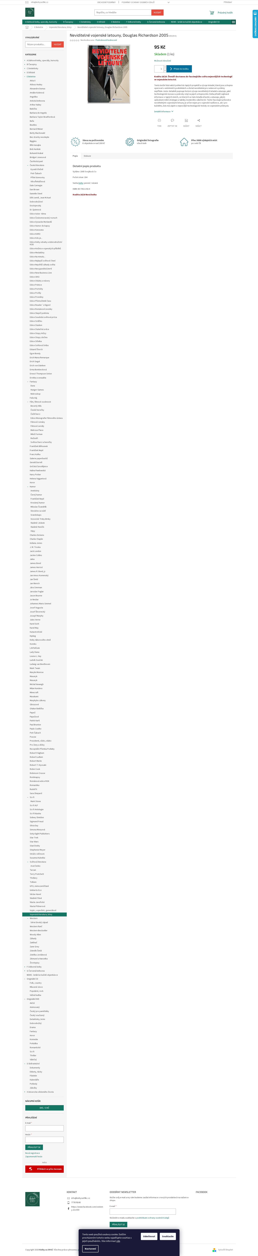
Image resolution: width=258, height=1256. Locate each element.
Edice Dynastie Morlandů (41, 221)
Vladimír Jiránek (38, 522)
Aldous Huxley (36, 84)
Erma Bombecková (38, 369)
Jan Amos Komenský (39, 575)
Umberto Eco (36, 890)
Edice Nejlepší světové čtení (42, 260)
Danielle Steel (36, 193)
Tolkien (33, 882)
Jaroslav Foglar (37, 591)
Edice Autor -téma (38, 213)
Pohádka (34, 1043)
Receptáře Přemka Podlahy (42, 748)
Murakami (34, 696)
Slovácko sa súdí (38, 510)
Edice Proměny (36, 297)
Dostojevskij (35, 205)
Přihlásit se (34, 1147)
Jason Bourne (36, 595)
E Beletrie (31, 76)
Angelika (34, 96)
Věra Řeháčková (38, 181)
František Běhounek (39, 446)
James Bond (35, 563)
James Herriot (36, 567)
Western (34, 918)
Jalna (32, 559)
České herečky (37, 410)
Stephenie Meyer (37, 849)
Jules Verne (35, 619)
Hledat (157, 12)
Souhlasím (168, 1236)
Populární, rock (36, 991)
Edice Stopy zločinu (38, 337)
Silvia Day (34, 825)
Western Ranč (36, 926)
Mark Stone (36, 801)
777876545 (76, 1202)
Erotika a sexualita (38, 377)
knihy (81, 183)
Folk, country (36, 983)
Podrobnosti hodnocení (106, 40)
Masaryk (33, 676)
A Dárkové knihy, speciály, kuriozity (43, 60)
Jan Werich (35, 583)
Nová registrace (32, 1153)
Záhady (33, 938)
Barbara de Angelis (38, 112)
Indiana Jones (36, 543)
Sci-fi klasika (35, 813)
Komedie (34, 1039)
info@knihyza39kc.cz (80, 1198)
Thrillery (33, 878)
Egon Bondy (35, 353)
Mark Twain (35, 668)
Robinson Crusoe (37, 773)
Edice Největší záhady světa (42, 264)
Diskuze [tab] (87, 156)
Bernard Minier (36, 129)
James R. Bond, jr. (38, 571)
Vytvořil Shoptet (225, 1249)
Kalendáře (34, 1079)
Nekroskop (36, 393)
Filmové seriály (37, 426)
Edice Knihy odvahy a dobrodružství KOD (46, 243)
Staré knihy (35, 845)
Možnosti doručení (162, 60)
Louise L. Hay (35, 656)
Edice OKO (34, 276)
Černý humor (36, 494)
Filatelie (33, 1075)
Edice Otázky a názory (40, 280)
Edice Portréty (36, 288)
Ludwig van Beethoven (40, 664)
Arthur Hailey (35, 104)
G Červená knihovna (36, 970)
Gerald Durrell (36, 462)
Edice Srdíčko (36, 321)
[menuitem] (41, 22)
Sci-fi (32, 797)
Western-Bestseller (38, 930)
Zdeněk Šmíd (36, 950)
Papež (32, 712)
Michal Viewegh (37, 684)
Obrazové (34, 704)
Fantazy (33, 381)
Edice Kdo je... (36, 238)
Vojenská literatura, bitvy (41, 914)
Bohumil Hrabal (36, 153)
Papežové (34, 716)
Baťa (32, 121)
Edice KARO (35, 234)
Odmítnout (149, 1236)
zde (118, 1241)
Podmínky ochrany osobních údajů (138, 2)
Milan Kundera (36, 688)
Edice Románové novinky (41, 309)
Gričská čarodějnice (39, 466)
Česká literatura (37, 165)
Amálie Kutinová (37, 92)
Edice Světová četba (39, 345)
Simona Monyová (37, 829)
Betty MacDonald (37, 133)
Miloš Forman (36, 434)
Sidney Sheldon (37, 817)
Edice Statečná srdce (39, 329)
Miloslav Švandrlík (39, 506)
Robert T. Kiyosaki (38, 765)
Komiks (33, 644)
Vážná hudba (35, 995)
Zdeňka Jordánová (38, 954)
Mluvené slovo (36, 987)
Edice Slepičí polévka (39, 313)
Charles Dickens (37, 535)
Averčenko (35, 865)
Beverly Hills (36, 405)
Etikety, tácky (36, 1071)
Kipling (33, 636)
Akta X (32, 80)
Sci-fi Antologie (37, 809)
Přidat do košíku (181, 68)
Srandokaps (36, 514)
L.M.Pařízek (35, 648)
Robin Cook (35, 769)
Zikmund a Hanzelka (39, 958)
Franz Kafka (35, 454)
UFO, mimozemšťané (39, 886)
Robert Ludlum (36, 757)
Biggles (33, 141)
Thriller (33, 1055)
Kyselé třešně (37, 169)
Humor (33, 486)
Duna (33, 385)
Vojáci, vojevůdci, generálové (43, 910)
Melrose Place (37, 430)
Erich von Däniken (37, 365)
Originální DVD (33, 999)
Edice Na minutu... (37, 256)
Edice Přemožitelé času (40, 301)
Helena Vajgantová (38, 478)
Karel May (34, 627)
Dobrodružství (36, 201)
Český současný (37, 1015)
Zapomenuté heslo (33, 1156)
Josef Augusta (36, 607)
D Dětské (31, 72)
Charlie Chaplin (36, 539)
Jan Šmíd (34, 579)
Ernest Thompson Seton (41, 373)
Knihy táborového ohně (40, 639)
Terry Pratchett (37, 874)
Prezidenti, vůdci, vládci (40, 740)
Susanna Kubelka (37, 857)
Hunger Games (37, 389)
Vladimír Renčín (37, 527)
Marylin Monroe (37, 672)
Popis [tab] (75, 156)
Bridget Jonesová (38, 157)
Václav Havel (35, 894)
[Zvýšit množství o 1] (164, 67)
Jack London (35, 551)
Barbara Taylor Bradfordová (42, 117)
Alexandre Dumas (37, 88)
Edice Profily (35, 293)
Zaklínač (33, 942)
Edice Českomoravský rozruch (43, 217)
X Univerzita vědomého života (40, 1092)
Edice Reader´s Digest (40, 305)
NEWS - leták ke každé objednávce (42, 975)
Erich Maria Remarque (39, 357)
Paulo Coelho (35, 728)
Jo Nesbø (34, 599)
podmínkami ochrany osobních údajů (152, 1217)
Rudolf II (33, 789)
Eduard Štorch (36, 349)
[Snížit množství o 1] (164, 70)
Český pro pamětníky (39, 1011)
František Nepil (36, 450)
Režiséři (34, 438)
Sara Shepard (36, 793)
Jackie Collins (36, 555)
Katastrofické (36, 631)
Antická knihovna (37, 100)
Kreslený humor (38, 502)
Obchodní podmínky (106, 2)
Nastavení (90, 1248)
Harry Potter (35, 474)
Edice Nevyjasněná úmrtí (41, 268)
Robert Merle (36, 761)
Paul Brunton (35, 724)
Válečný (33, 1059)
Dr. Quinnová (35, 209)
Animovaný (35, 1007)
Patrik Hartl (35, 720)
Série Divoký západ (39, 922)
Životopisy (34, 962)
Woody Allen (35, 934)
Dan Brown (34, 189)
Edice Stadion (36, 325)
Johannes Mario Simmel (40, 603)
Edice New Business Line (41, 272)
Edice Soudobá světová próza (43, 317)
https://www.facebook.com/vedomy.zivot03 (87, 1208)
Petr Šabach (36, 173)
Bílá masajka (35, 145)
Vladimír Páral (36, 898)
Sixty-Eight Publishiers (40, 833)
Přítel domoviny (38, 177)
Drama (33, 1027)
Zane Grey (34, 946)
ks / (44, 1107)
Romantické (35, 1047)
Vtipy (33, 531)
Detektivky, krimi (37, 1019)
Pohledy (33, 1083)
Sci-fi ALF (34, 805)
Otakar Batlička (37, 708)
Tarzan (33, 870)
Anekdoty (35, 490)
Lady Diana (34, 652)
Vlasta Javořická (37, 902)
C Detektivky (32, 68)
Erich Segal (35, 361)
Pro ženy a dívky (37, 744)
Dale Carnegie (36, 185)
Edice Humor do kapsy (40, 225)
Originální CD (32, 978)
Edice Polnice (36, 284)
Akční (32, 1003)
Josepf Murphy (36, 615)
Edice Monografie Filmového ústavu (47, 418)
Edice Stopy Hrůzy (38, 333)
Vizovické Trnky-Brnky (40, 519)
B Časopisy (32, 64)
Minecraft (34, 692)
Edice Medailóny (37, 252)
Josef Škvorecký (37, 611)
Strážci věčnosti (37, 853)
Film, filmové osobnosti (40, 401)
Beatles (33, 124)
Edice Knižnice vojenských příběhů (45, 248)
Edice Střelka (36, 341)
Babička (33, 108)
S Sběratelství (33, 1063)
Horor (32, 482)
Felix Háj (33, 397)
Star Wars (34, 841)
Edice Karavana (37, 229)
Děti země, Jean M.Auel (40, 197)
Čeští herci (35, 414)
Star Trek (34, 837)
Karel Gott (34, 623)
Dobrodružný (36, 1023)
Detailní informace (162, 111)
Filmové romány (38, 422)
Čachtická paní (36, 161)
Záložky (33, 1087)
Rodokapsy (35, 777)
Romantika (34, 785)
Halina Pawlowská (37, 470)
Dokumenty (35, 1067)
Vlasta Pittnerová (37, 906)
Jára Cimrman (36, 587)
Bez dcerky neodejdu (39, 137)
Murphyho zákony (38, 700)
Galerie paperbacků (39, 458)
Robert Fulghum (37, 753)
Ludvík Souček (36, 660)
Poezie (33, 736)
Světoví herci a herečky (41, 442)
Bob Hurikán (35, 149)
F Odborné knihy (34, 966)
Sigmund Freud (36, 821)
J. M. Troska (35, 547)
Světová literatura (38, 861)
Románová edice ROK (39, 781)
